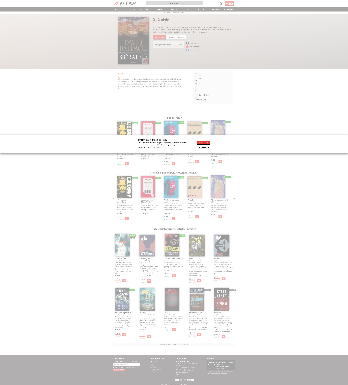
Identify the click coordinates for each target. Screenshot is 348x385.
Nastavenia (205, 147)
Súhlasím (204, 143)
